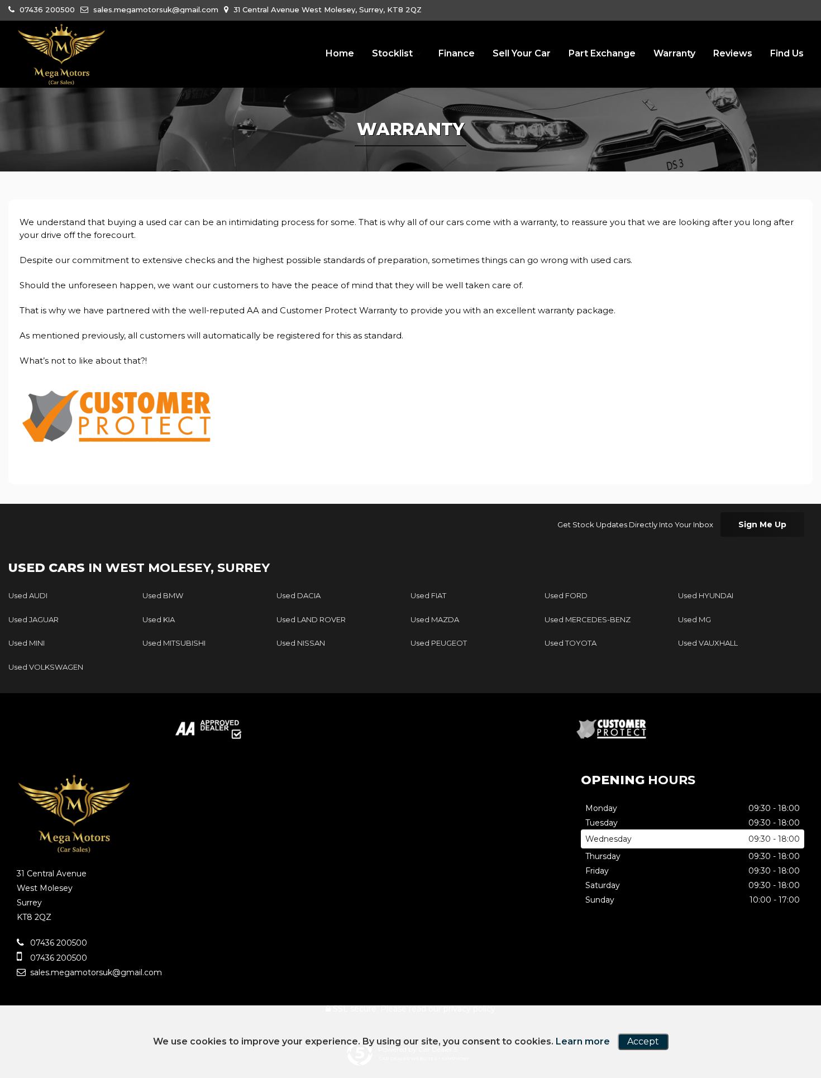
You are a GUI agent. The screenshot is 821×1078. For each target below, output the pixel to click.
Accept (643, 1041)
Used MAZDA (434, 619)
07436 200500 (46, 9)
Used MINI (26, 642)
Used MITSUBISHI (174, 642)
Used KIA (158, 619)
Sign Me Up (762, 524)
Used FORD (566, 595)
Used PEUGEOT (438, 642)
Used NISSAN (300, 642)
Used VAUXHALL (708, 642)
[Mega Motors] (61, 54)
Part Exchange (602, 53)
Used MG (694, 619)
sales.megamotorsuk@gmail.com (154, 9)
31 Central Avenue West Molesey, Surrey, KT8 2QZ (326, 9)
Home (340, 53)
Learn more (583, 1041)
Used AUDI (27, 595)
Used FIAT (428, 595)
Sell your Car (522, 53)
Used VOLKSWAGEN (45, 666)
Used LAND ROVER (311, 619)
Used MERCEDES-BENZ (588, 619)
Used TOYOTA (570, 642)
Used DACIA (298, 595)
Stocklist (392, 53)
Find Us (787, 53)
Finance (456, 53)
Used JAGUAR (33, 619)
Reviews (732, 53)
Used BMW (162, 595)
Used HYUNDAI (705, 595)
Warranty (674, 53)
